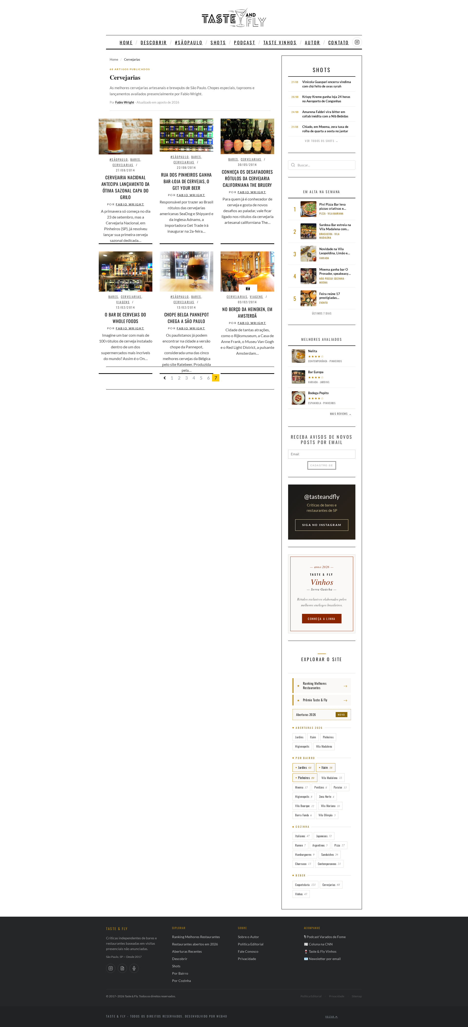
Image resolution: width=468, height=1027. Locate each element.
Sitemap (357, 996)
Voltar (330, 1016)
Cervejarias (123, 165)
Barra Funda (303, 815)
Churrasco (303, 864)
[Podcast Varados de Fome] (134, 968)
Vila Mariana (330, 806)
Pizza (339, 845)
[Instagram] (110, 968)
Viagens (123, 302)
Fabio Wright (124, 102)
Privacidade (247, 959)
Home (126, 42)
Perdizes (320, 787)
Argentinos (320, 845)
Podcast (244, 42)
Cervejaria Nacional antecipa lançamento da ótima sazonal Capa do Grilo (125, 187)
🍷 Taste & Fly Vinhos (320, 951)
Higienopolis (302, 746)
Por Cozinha (181, 981)
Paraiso (340, 787)
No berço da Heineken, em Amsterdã (247, 312)
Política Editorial (250, 944)
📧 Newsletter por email (322, 959)
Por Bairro (180, 973)
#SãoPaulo (189, 42)
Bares (135, 159)
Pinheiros (328, 737)
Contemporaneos (329, 864)
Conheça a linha (322, 619)
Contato (338, 42)
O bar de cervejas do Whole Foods (125, 317)
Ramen (300, 845)
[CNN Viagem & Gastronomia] (122, 968)
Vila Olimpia (327, 815)
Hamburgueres (304, 854)
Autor (312, 42)
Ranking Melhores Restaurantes (196, 937)
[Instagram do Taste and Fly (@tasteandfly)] (357, 42)
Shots (218, 42)
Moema (301, 787)
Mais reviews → (340, 414)
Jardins (299, 737)
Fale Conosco (248, 951)
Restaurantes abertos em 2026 (195, 944)
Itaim (313, 737)
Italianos (302, 836)
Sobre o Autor (248, 937)
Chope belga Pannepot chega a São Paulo (186, 317)
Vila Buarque (304, 806)
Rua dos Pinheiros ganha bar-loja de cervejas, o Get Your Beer (186, 181)
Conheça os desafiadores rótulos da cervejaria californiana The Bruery (247, 178)
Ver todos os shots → (322, 141)
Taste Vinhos (280, 42)
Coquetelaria (305, 885)
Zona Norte (326, 796)
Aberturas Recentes (187, 951)
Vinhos (301, 894)
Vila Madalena (324, 746)
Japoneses (324, 836)
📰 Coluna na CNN (318, 944)
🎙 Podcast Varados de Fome (325, 937)
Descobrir (154, 42)
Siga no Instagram (321, 525)
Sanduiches (329, 854)
